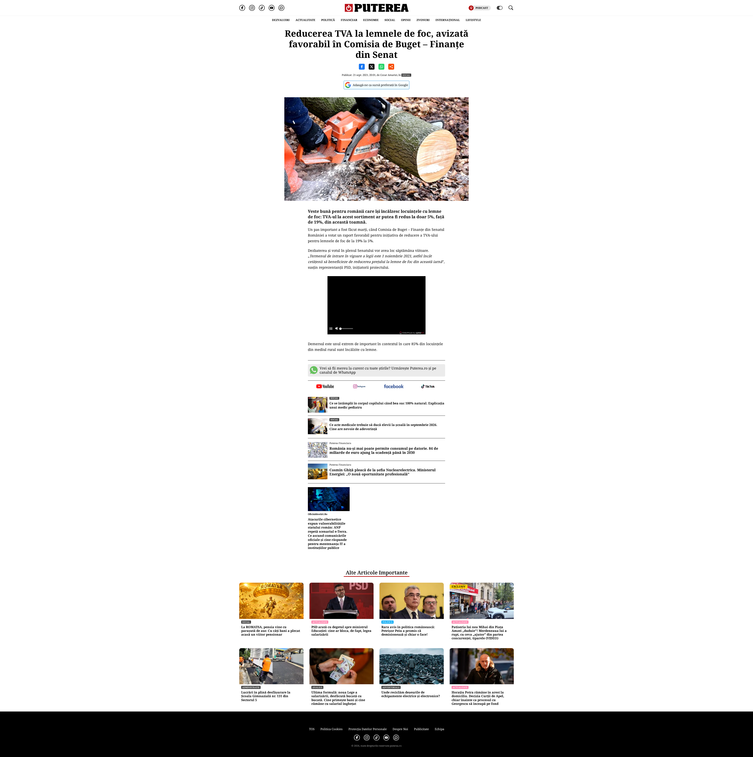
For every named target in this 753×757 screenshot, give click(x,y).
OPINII (406, 20)
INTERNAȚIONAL (448, 20)
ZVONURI (423, 20)
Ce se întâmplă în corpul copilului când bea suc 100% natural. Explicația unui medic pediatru (386, 405)
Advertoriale (391, 687)
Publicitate (421, 729)
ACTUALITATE (305, 20)
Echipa (439, 729)
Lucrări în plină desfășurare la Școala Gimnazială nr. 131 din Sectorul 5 (265, 696)
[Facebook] (242, 8)
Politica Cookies (331, 729)
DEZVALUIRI (281, 20)
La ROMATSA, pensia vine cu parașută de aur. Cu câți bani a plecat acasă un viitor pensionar (270, 631)
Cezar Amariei (388, 75)
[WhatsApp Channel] (281, 8)
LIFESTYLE (473, 20)
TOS (312, 729)
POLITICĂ (328, 20)
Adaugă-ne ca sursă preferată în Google (380, 85)
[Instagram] (252, 8)
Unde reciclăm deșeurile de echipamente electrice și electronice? (410, 694)
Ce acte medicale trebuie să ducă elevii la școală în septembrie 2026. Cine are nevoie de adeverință (383, 427)
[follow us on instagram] (359, 386)
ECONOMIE (371, 20)
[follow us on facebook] (393, 386)
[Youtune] (272, 8)
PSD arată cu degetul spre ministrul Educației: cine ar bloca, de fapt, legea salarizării (341, 631)
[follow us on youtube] (325, 386)
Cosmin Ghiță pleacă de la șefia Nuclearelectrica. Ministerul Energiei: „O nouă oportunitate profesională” (382, 472)
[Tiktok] (262, 8)
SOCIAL (390, 20)
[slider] (346, 329)
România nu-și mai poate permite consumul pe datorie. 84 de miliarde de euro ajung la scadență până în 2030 (383, 450)
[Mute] (336, 328)
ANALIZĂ (317, 687)
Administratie (251, 687)
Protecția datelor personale (367, 729)
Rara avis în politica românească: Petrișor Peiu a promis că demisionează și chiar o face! (408, 631)
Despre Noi (400, 729)
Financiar (349, 20)
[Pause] (331, 328)
